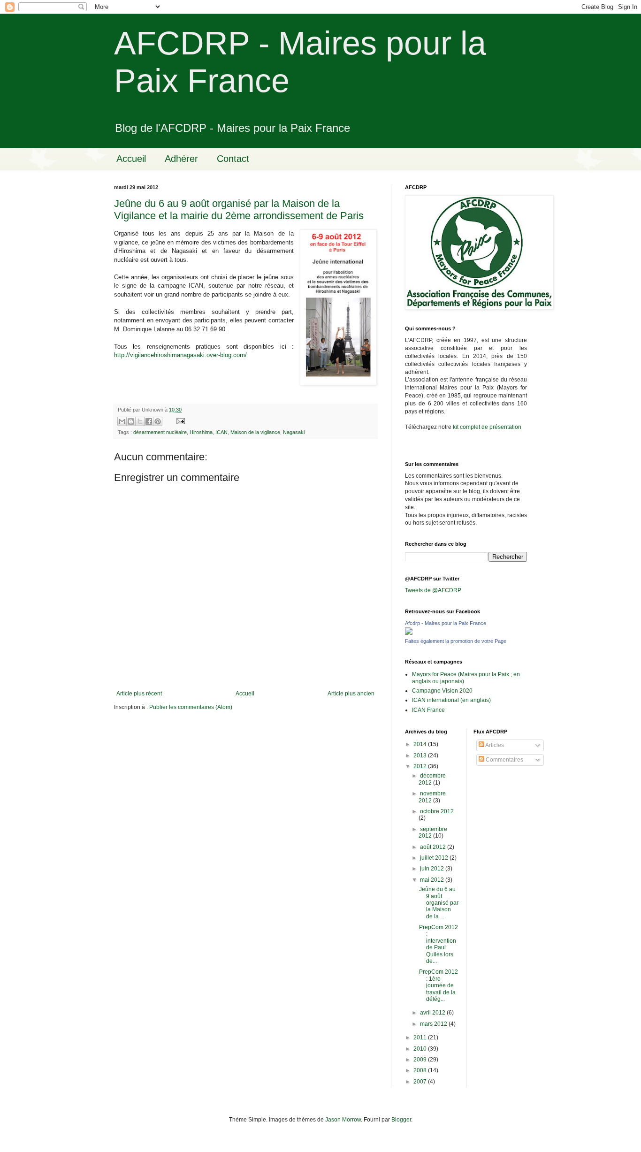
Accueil (131, 158)
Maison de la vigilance (255, 432)
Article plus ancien (351, 693)
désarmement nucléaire (160, 432)
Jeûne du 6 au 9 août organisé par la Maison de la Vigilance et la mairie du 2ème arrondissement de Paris (239, 209)
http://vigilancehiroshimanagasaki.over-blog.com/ (180, 355)
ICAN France (428, 710)
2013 (420, 755)
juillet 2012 (435, 857)
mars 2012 (434, 1024)
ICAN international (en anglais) (451, 700)
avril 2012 (433, 1012)
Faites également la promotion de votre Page (455, 641)
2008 (420, 1070)
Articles (494, 745)
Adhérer (181, 158)
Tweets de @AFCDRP (433, 590)
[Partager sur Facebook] (148, 421)
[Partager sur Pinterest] (157, 421)
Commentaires (503, 759)
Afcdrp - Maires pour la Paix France (445, 623)
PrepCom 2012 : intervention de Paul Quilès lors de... (438, 944)
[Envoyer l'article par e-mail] (179, 420)
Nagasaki (294, 432)
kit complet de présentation (487, 427)
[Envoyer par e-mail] (122, 421)
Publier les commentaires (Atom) (190, 707)
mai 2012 (432, 880)
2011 (420, 1037)
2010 (420, 1048)
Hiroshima (201, 432)
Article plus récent (139, 693)
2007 (420, 1081)
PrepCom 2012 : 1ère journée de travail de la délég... (438, 985)
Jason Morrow (343, 1119)
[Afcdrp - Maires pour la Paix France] (408, 633)
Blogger (401, 1119)
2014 (420, 744)
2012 (420, 766)
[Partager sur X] (140, 421)
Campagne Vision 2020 (442, 690)
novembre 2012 (432, 796)
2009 (420, 1059)
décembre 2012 (432, 779)
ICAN (221, 432)
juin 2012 (432, 868)
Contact (233, 158)
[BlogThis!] (131, 421)
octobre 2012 (437, 811)
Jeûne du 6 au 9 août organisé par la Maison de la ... (438, 903)
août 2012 (433, 847)
